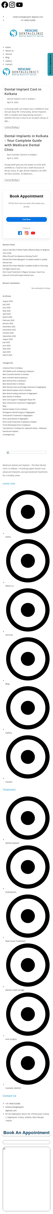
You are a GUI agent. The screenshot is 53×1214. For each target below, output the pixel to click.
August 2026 (8, 301)
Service (8, 54)
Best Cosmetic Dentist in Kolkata (21, 154)
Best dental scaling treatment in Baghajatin (20, 393)
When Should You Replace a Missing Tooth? (20, 256)
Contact (8, 64)
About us (9, 50)
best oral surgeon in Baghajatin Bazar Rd (19, 399)
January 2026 (8, 323)
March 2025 (7, 355)
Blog (7, 57)
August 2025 (8, 339)
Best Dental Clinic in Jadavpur (14, 380)
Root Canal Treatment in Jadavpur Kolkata (20, 422)
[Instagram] (12, 4)
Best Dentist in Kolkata (12, 396)
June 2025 (6, 345)
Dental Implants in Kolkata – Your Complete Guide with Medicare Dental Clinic (26, 143)
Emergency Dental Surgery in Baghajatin (19, 412)
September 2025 (9, 336)
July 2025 (6, 342)
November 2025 (9, 329)
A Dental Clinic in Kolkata (13, 368)
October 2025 (8, 333)
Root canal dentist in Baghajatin (15, 418)
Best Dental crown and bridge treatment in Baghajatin (24, 387)
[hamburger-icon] (4, 42)
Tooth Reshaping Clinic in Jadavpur (17, 425)
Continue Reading (12, 127)
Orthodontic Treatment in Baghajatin (18, 415)
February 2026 (8, 320)
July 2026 (6, 304)
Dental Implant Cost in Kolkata (21, 99)
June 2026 (6, 307)
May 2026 (6, 311)
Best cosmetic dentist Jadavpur (15, 377)
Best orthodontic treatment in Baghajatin (19, 403)
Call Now (26, 219)
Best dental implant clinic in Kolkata (17, 390)
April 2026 (7, 314)
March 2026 (7, 317)
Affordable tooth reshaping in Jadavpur (18, 371)
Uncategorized (8, 434)
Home (8, 47)
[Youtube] (19, 4)
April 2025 (7, 352)
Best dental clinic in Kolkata (14, 384)
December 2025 (9, 326)
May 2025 (6, 348)
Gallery (8, 61)
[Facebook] (4, 4)
